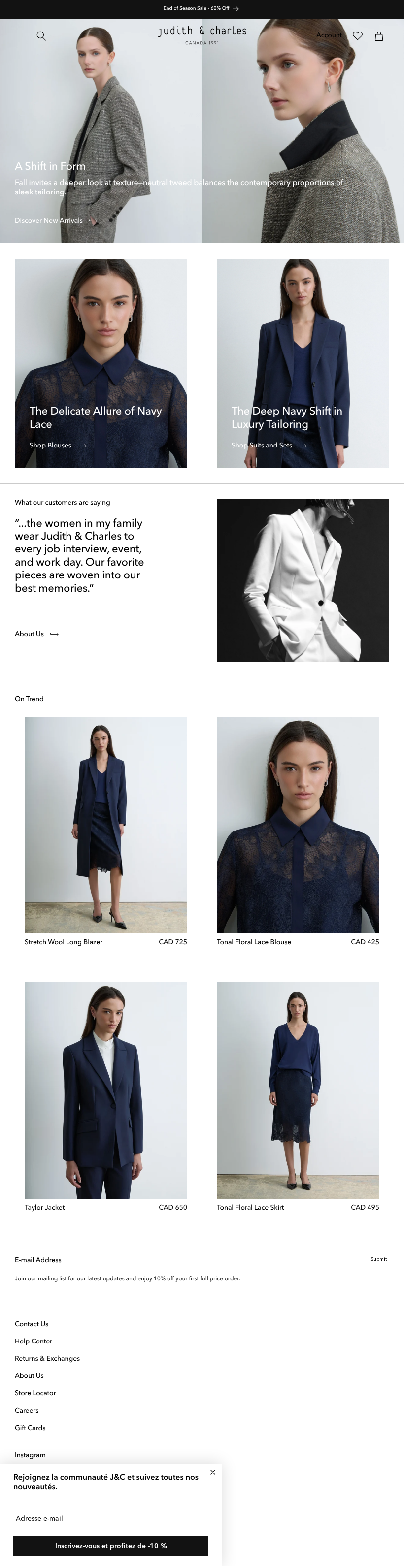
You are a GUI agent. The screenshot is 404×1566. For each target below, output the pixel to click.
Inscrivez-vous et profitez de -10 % (111, 1546)
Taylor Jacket (45, 1208)
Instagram (30, 1455)
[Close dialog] (213, 1472)
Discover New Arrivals (49, 221)
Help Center (33, 1342)
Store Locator (35, 1393)
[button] (21, 36)
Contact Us (31, 1324)
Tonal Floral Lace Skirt (250, 1208)
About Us (30, 634)
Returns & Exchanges (47, 1359)
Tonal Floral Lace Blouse (254, 942)
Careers (26, 1411)
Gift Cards (30, 1428)
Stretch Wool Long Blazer (63, 942)
